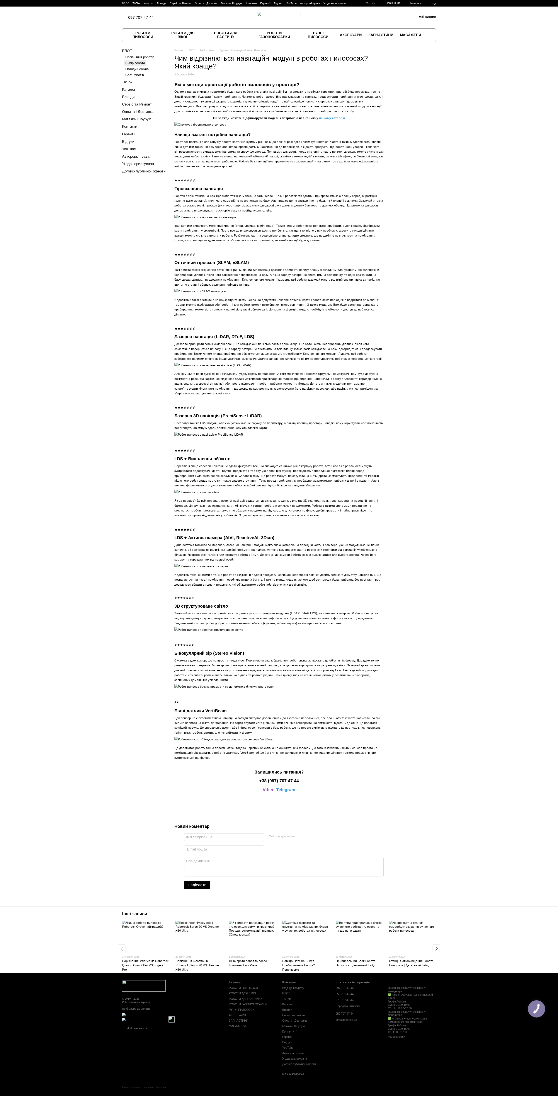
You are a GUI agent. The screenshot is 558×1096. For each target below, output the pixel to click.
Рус (374, 3)
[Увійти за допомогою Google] (306, 836)
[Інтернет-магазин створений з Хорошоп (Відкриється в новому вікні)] (144, 1091)
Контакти (251, 3)
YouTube (291, 3)
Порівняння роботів (139, 57)
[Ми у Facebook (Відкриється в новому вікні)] (173, 17)
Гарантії (265, 3)
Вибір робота (135, 63)
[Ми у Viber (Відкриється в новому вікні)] (184, 17)
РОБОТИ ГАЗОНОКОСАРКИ (274, 35)
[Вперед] (436, 948)
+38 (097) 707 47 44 (279, 780)
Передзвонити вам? (348, 1006)
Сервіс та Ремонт (180, 3)
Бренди (161, 3)
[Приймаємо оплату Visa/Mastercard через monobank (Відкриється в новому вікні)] (156, 1014)
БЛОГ (125, 3)
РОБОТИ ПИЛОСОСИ (143, 35)
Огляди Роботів (137, 69)
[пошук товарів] (428, 35)
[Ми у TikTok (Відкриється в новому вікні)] (168, 17)
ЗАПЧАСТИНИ (380, 35)
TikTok (136, 3)
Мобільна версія (136, 1028)
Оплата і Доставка (206, 3)
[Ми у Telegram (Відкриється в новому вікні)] (189, 17)
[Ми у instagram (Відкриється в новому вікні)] (179, 17)
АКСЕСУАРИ (351, 35)
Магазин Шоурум (231, 3)
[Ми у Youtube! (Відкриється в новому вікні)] (194, 17)
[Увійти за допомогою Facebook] (299, 836)
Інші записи (134, 913)
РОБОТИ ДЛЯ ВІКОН (183, 35)
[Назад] (122, 948)
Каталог (148, 3)
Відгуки (278, 3)
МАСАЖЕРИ (410, 35)
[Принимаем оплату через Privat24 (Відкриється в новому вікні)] (145, 1019)
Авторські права (310, 3)
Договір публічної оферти (144, 171)
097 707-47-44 (141, 17)
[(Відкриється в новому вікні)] (171, 1019)
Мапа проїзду (396, 1036)
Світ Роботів (134, 75)
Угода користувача (334, 3)
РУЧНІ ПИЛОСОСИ (318, 35)
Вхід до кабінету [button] (293, 988)
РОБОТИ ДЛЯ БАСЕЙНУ (225, 35)
